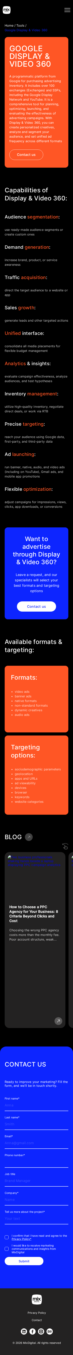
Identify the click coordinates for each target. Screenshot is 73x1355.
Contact (37, 1320)
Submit (24, 1261)
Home (9, 25)
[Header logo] (7, 10)
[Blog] (29, 837)
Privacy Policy (37, 1312)
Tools (20, 25)
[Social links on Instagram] (41, 1331)
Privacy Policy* (21, 1239)
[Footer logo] (37, 1299)
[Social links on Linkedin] (24, 1331)
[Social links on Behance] (50, 1331)
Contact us (26, 155)
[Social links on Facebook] (32, 1331)
